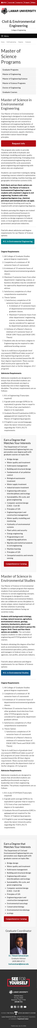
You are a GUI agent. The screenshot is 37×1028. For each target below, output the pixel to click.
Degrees (20, 42)
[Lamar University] (18, 11)
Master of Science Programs (14, 83)
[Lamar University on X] (11, 1007)
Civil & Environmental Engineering (18, 23)
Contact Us (19, 2)
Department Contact (23, 1019)
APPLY (4, 2)
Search (27, 2)
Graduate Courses (9, 92)
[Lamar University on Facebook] (15, 1007)
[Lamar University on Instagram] (18, 1007)
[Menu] (2, 36)
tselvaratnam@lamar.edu (18, 964)
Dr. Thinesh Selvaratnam (18, 956)
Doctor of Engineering (11, 88)
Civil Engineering (11, 42)
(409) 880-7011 (19, 1002)
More (33, 2)
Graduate (28, 42)
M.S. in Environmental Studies (16, 673)
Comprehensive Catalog (16, 564)
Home (2, 42)
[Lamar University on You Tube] (25, 1007)
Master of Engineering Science (14, 79)
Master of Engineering (11, 74)
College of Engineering (18, 30)
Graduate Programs (10, 70)
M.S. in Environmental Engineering (18, 241)
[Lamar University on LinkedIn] (21, 1007)
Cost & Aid (11, 2)
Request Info (18, 143)
